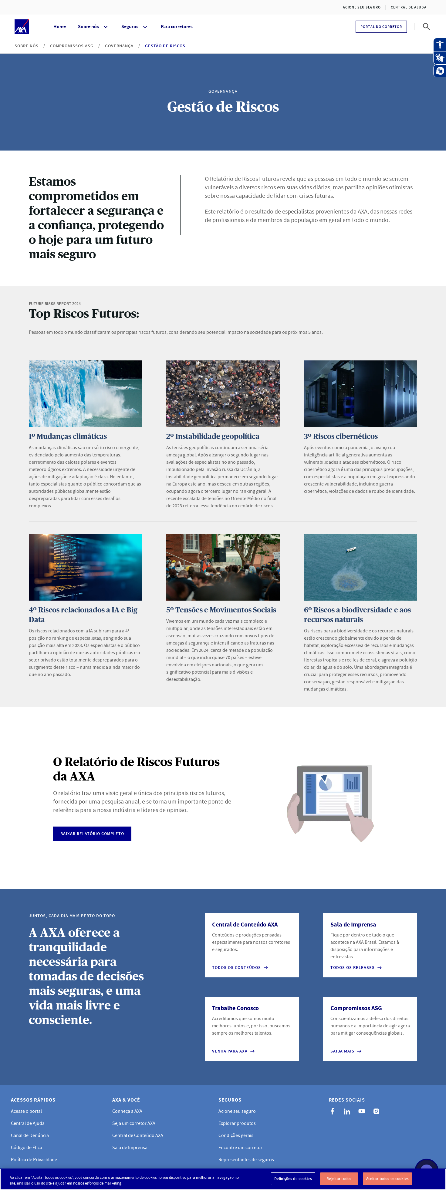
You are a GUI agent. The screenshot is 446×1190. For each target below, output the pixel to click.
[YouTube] (361, 1111)
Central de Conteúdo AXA (137, 1135)
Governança (119, 46)
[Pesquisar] (426, 26)
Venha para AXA (230, 1051)
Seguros (129, 26)
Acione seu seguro (362, 7)
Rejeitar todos (338, 1178)
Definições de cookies (293, 1178)
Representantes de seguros (246, 1160)
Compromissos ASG (71, 46)
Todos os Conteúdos (236, 967)
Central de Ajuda (409, 7)
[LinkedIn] (347, 1111)
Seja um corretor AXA (133, 1123)
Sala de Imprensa (129, 1148)
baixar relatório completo (92, 834)
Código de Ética (26, 1148)
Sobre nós (88, 26)
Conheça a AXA (127, 1111)
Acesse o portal (26, 1111)
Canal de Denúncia (30, 1135)
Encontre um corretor (240, 1148)
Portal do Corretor (381, 26)
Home (59, 26)
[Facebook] (332, 1111)
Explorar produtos (237, 1123)
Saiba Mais (342, 1051)
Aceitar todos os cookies (387, 1178)
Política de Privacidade (34, 1160)
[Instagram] (376, 1111)
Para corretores (177, 26)
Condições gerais (235, 1135)
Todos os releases (352, 967)
